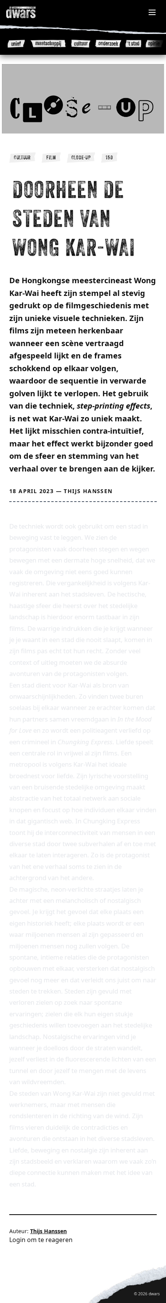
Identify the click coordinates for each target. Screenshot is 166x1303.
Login (17, 1239)
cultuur (22, 157)
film (51, 157)
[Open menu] (152, 12)
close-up (81, 157)
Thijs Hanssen (88, 491)
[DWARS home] (29, 12)
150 (109, 157)
